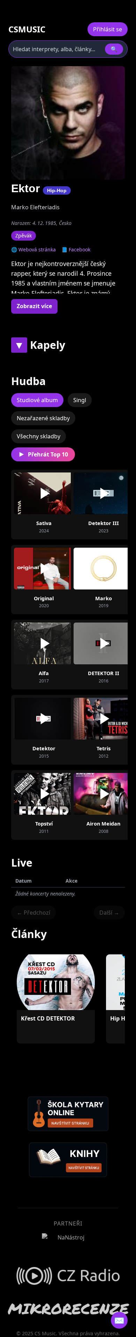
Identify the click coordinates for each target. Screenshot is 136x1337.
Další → (109, 912)
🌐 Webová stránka (33, 249)
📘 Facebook (75, 249)
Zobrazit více (34, 306)
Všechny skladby (38, 436)
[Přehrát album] (44, 493)
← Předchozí (33, 912)
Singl (79, 400)
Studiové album (37, 400)
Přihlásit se (107, 29)
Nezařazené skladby (43, 418)
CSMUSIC (26, 29)
